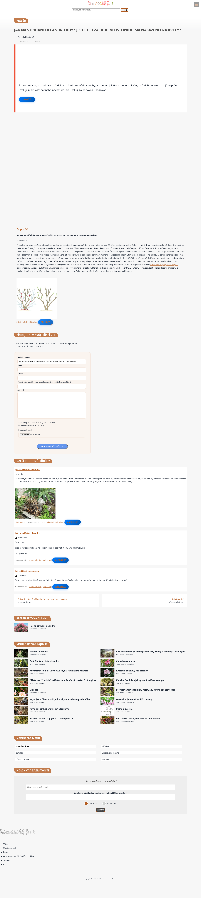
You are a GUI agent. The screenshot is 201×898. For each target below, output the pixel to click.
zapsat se (92, 803)
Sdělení (20, 390)
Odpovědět (27, 99)
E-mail (20, 373)
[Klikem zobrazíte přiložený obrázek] (37, 318)
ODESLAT (100, 810)
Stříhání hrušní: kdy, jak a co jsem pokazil (51, 718)
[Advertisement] (85, 60)
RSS (5, 864)
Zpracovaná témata (110, 753)
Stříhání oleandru (39, 651)
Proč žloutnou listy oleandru (44, 661)
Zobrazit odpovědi (47, 522)
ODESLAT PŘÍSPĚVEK (52, 446)
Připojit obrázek (25, 430)
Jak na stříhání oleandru (27, 469)
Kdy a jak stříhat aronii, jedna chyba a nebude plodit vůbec (60, 699)
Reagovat (45, 322)
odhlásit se (111, 803)
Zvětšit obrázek (22, 322)
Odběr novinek (9, 848)
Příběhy (105, 746)
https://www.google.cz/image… (164, 264)
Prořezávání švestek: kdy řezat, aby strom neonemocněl (145, 689)
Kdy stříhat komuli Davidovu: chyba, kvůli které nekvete (59, 670)
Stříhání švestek (124, 709)
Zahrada (19, 753)
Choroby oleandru (125, 661)
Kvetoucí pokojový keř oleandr (132, 670)
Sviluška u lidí (177, 599)
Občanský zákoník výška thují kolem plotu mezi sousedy (42, 599)
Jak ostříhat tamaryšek (27, 571)
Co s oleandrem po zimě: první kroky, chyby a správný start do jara (150, 651)
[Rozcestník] (196, 4)
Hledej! (124, 10)
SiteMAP (7, 860)
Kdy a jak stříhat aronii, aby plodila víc (49, 709)
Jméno (20, 365)
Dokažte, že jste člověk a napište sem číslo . (44, 382)
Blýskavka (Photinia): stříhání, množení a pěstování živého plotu (63, 680)
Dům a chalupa (22, 759)
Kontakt (105, 759)
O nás (5, 844)
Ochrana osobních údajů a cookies (18, 856)
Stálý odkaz (33, 322)
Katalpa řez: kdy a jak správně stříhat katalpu (140, 680)
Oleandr (34, 689)
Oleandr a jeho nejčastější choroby (134, 699)
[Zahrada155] (100, 6)
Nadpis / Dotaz (23, 357)
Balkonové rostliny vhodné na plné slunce (138, 718)
